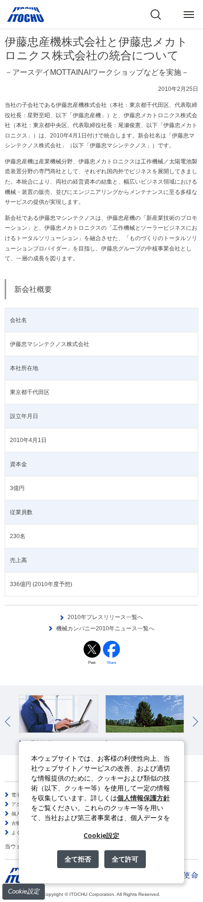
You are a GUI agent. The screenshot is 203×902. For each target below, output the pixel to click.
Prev (7, 722)
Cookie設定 (23, 891)
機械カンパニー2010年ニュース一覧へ (105, 628)
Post (91, 662)
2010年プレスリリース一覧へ (105, 617)
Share (111, 662)
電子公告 (20, 794)
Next (195, 722)
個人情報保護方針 (143, 797)
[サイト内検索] (156, 14)
